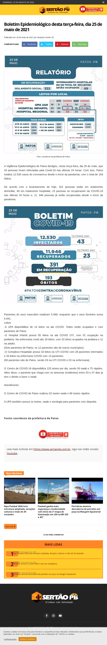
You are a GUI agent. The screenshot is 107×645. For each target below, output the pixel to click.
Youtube (12, 453)
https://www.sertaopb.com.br (52, 449)
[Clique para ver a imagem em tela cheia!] (53, 151)
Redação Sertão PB (45, 37)
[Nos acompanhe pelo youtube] (60, 615)
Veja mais (9, 526)
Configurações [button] (10, 639)
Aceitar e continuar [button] (27, 639)
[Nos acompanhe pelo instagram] (53, 615)
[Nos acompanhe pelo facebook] (46, 615)
